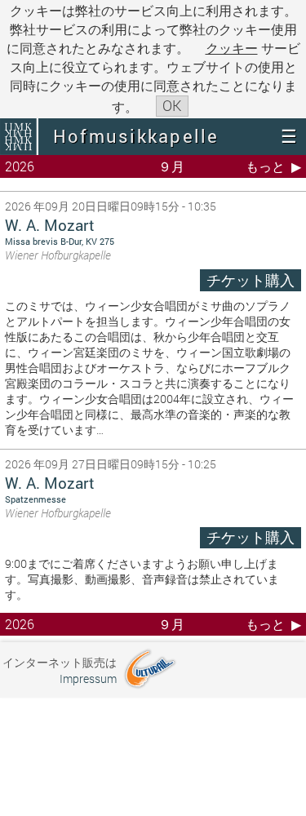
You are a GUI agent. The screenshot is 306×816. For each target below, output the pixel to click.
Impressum (88, 678)
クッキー (232, 47)
